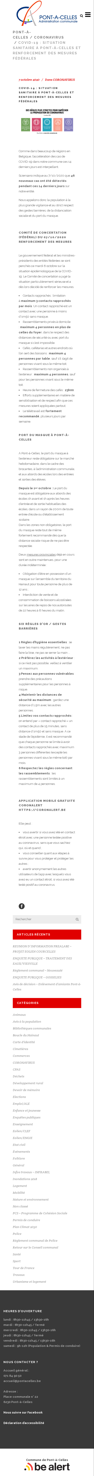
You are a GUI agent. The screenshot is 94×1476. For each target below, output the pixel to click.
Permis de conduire (26, 1220)
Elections (19, 1097)
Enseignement (23, 1124)
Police (17, 1234)
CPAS (16, 1069)
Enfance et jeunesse (27, 1110)
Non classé (20, 1206)
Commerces (21, 1056)
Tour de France (23, 1268)
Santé (17, 1254)
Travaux (19, 1275)
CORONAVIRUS (49, 37)
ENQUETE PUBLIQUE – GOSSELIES (37, 977)
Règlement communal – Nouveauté (38, 970)
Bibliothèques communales (32, 1028)
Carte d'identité (24, 1042)
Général (18, 1165)
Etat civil (19, 1145)
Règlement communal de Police (35, 1240)
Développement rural (28, 1083)
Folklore (19, 1158)
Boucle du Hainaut (26, 1035)
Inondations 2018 (25, 1179)
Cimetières (20, 1049)
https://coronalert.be (42, 810)
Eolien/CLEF (21, 1131)
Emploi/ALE (21, 1104)
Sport (17, 1261)
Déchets (18, 1076)
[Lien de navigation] (47, 15)
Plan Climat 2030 (25, 1227)
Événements (21, 1151)
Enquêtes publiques (26, 1117)
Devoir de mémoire (26, 1090)
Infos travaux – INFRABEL (31, 1172)
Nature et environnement (31, 1199)
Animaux (19, 1015)
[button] (81, 16)
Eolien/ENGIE (22, 1138)
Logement (20, 1186)
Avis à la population (27, 1021)
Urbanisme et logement (29, 1282)
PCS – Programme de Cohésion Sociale (40, 1213)
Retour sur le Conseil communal (35, 1247)
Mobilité (19, 1193)
